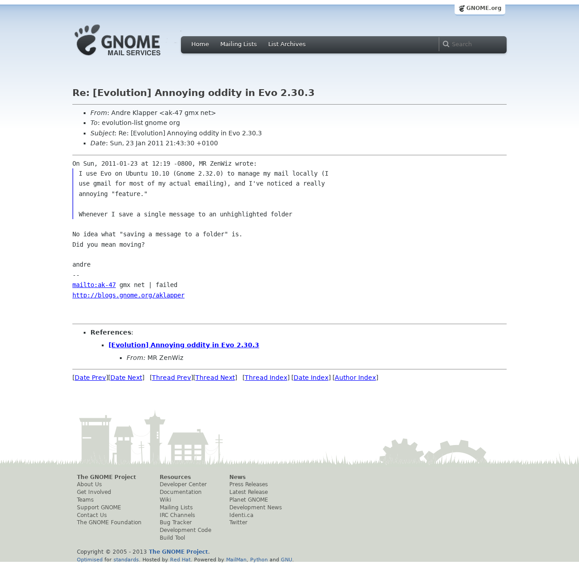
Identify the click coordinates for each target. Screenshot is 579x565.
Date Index (311, 377)
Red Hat (180, 559)
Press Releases (248, 484)
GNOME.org (484, 8)
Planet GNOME (248, 500)
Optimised (90, 559)
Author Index (355, 377)
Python (259, 559)
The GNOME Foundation (109, 522)
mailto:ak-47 (94, 284)
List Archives (287, 44)
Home (200, 44)
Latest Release (248, 492)
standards (126, 559)
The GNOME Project (106, 477)
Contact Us (92, 515)
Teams (85, 500)
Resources (175, 477)
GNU (286, 559)
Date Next (126, 377)
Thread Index (266, 377)
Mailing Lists (238, 44)
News (237, 477)
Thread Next (215, 377)
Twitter (238, 522)
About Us (89, 484)
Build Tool (172, 538)
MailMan (236, 559)
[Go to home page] (131, 58)
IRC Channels (177, 515)
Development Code (185, 530)
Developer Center (183, 484)
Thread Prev (171, 377)
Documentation (181, 492)
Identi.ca (241, 515)
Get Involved (94, 492)
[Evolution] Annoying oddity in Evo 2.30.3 (184, 345)
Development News (255, 507)
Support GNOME (99, 507)
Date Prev (90, 377)
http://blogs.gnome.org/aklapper (128, 295)
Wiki (165, 500)
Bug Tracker (176, 522)
